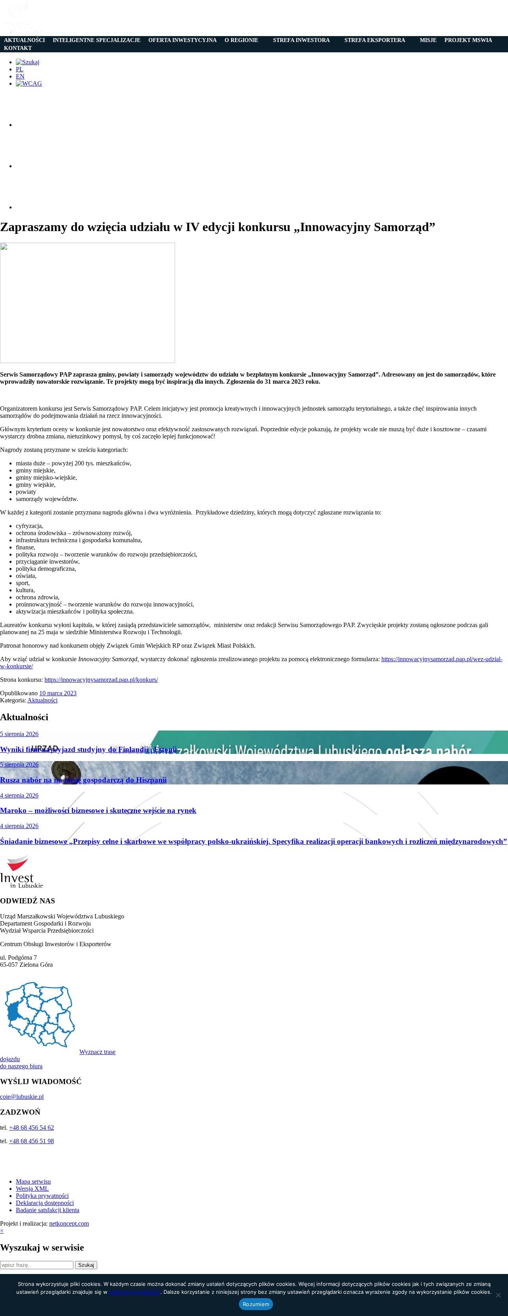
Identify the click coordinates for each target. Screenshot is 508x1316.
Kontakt (18, 48)
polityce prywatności (134, 1292)
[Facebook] (36, 124)
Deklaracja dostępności (45, 1202)
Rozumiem (256, 1304)
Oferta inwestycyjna (182, 40)
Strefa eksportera (374, 40)
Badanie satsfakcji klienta (47, 1210)
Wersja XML (32, 1188)
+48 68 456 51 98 (31, 1141)
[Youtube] (36, 207)
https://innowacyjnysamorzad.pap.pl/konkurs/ (101, 679)
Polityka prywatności (42, 1195)
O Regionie (241, 40)
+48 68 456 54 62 (31, 1127)
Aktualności (24, 40)
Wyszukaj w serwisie (42, 1247)
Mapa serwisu (33, 1181)
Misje (428, 40)
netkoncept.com (69, 1223)
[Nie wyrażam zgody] (498, 1295)
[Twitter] (36, 166)
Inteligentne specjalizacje (96, 40)
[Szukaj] (27, 62)
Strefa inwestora (301, 40)
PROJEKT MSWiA (468, 40)
